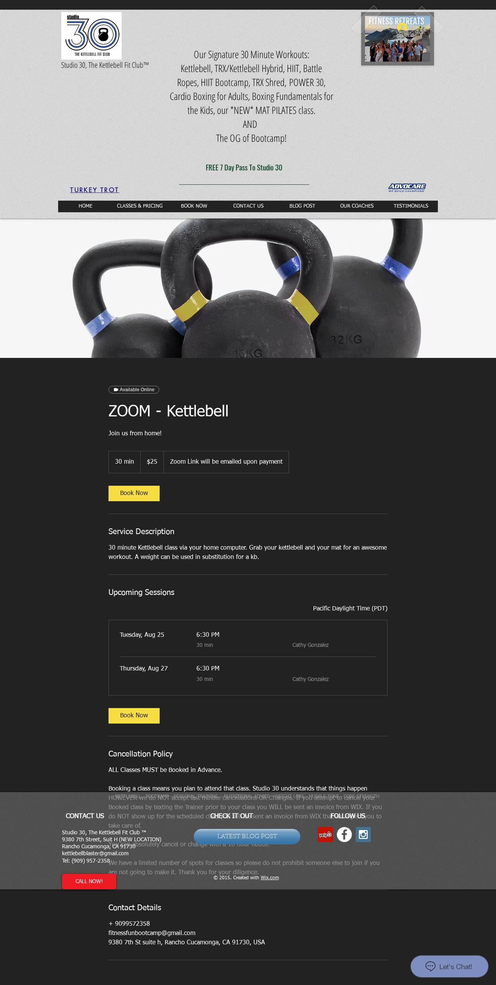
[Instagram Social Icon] (363, 834)
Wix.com (270, 878)
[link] (134, 493)
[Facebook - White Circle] (344, 834)
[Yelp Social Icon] (325, 834)
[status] (350, 609)
